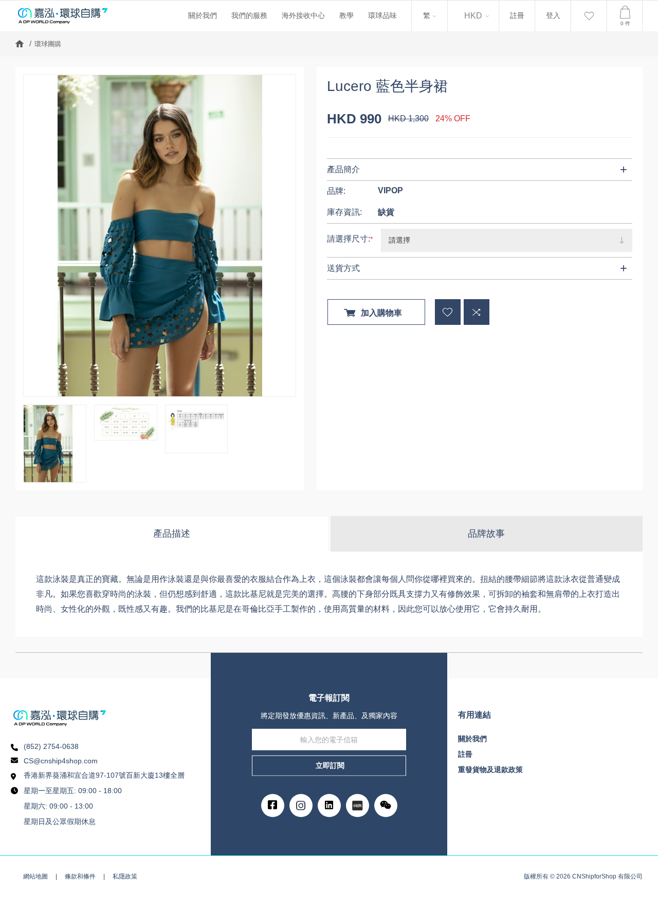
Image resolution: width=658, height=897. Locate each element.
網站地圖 (35, 876)
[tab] (172, 534)
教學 (346, 15)
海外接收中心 (303, 15)
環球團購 (47, 44)
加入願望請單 (448, 312)
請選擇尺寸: (348, 238)
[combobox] (429, 16)
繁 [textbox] (426, 11)
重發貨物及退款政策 (490, 769)
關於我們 (202, 15)
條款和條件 (80, 876)
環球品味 (382, 15)
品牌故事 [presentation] (486, 533)
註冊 (517, 15)
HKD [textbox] (473, 15)
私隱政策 (125, 876)
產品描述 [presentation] (171, 533)
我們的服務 (249, 15)
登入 (553, 15)
